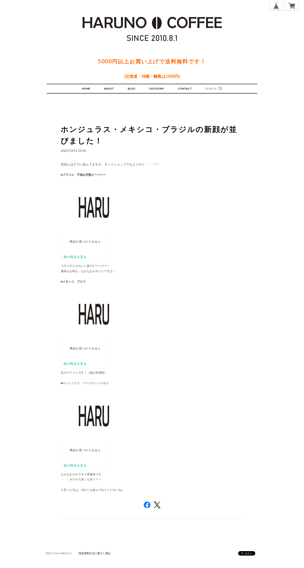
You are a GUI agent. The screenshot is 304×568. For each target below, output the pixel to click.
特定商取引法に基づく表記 (95, 553)
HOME (86, 88)
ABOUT (109, 88)
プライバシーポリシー (58, 553)
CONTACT (185, 88)
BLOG (131, 88)
